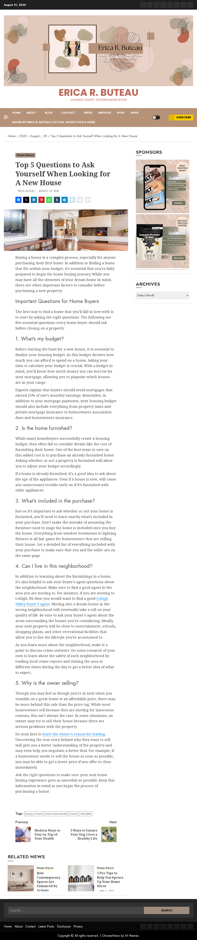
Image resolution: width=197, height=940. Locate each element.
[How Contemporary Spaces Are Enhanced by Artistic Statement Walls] (21, 878)
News (134, 113)
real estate (85, 814)
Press (88, 113)
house (73, 814)
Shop (121, 113)
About (31, 113)
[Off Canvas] (6, 117)
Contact (68, 113)
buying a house (33, 814)
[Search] (164, 117)
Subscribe (183, 117)
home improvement (56, 814)
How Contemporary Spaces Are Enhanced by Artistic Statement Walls (50, 884)
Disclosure (64, 926)
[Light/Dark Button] (156, 117)
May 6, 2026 (107, 891)
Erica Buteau (26, 191)
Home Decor (25, 155)
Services (104, 113)
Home (16, 113)
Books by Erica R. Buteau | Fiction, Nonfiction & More (53, 122)
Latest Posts (46, 926)
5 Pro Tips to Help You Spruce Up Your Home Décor (110, 879)
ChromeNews (111, 935)
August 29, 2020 (49, 191)
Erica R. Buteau (99, 92)
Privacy (78, 926)
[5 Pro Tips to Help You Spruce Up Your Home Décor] (81, 878)
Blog (49, 113)
